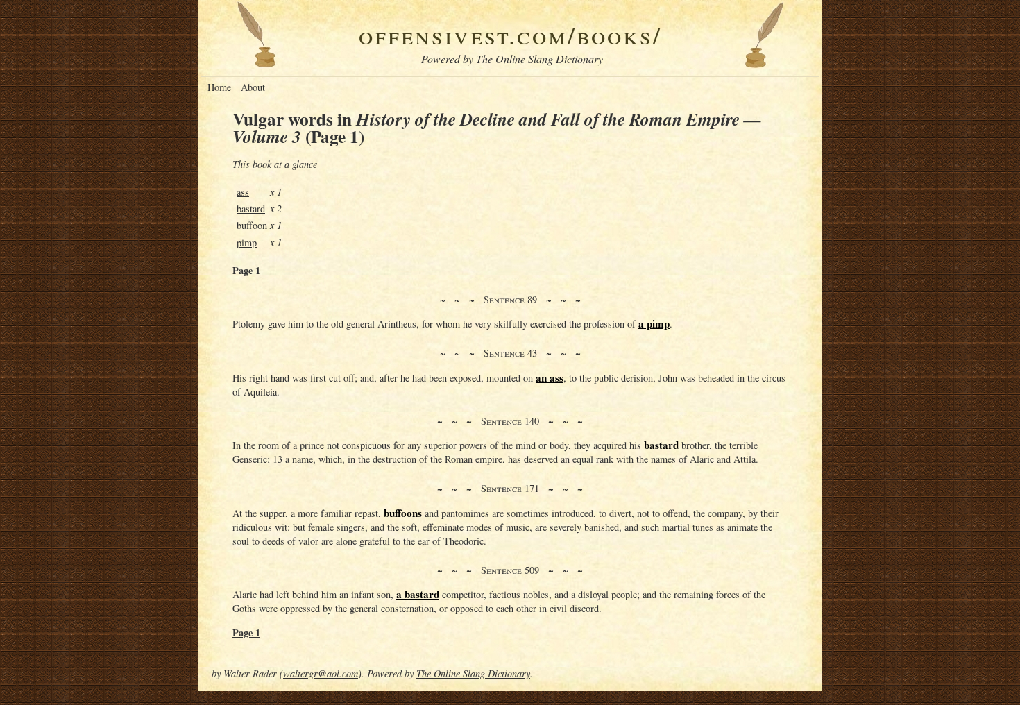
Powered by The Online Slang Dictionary (512, 58)
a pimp (654, 323)
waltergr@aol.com (320, 673)
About (253, 87)
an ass (549, 377)
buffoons (403, 512)
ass (243, 191)
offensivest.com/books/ (510, 34)
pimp (247, 242)
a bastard (417, 594)
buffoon (252, 225)
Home (219, 87)
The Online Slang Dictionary (473, 673)
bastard (251, 208)
